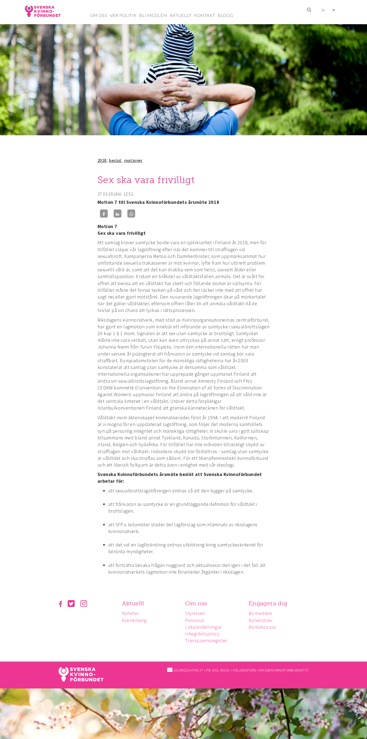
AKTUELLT (180, 15)
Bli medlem (260, 613)
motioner (133, 160)
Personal (194, 620)
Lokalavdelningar (203, 627)
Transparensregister (206, 640)
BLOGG (225, 15)
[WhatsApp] (131, 213)
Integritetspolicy (202, 634)
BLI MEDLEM (153, 15)
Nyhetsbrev (261, 620)
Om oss (196, 603)
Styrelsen (195, 613)
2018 (102, 160)
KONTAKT (204, 15)
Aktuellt (133, 603)
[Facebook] (104, 213)
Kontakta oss (262, 627)
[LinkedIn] (117, 213)
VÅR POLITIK (123, 15)
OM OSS (98, 15)
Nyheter (130, 613)
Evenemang (134, 620)
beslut (115, 160)
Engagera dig (268, 603)
